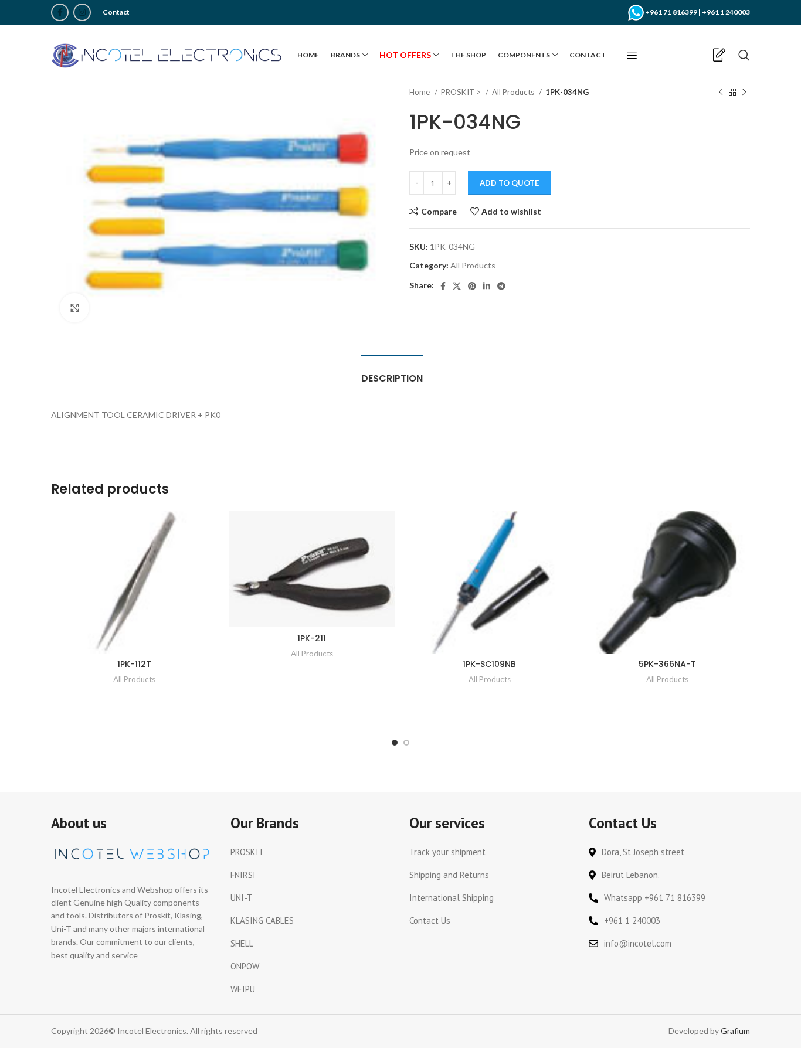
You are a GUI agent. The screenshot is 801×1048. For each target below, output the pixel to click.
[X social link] (456, 286)
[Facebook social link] (60, 12)
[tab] (392, 372)
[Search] (744, 55)
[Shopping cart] (699, 55)
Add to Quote (509, 183)
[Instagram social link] (82, 12)
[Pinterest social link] (472, 286)
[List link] (311, 852)
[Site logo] (168, 54)
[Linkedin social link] (487, 286)
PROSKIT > (462, 92)
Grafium (735, 1031)
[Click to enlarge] (74, 307)
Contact (116, 12)
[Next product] (744, 92)
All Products (514, 92)
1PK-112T (134, 664)
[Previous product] (721, 92)
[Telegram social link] (501, 286)
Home (420, 92)
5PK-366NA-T (667, 664)
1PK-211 (311, 638)
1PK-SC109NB (489, 664)
